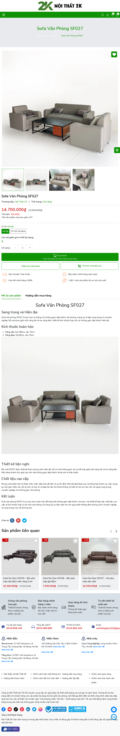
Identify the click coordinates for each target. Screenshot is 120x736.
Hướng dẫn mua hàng (72, 674)
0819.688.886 (44, 628)
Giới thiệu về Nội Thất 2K (15, 674)
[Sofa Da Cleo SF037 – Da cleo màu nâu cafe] (99, 556)
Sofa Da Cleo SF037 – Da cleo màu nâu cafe (98, 580)
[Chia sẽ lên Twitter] (24, 520)
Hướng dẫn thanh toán (14, 678)
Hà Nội (5, 231)
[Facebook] (114, 710)
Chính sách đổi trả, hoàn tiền (46, 678)
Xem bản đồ (7, 649)
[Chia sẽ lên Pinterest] (18, 520)
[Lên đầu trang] (115, 726)
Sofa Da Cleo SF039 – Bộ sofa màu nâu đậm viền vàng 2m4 (19, 580)
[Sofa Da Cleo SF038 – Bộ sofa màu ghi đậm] (60, 556)
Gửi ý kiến (12, 729)
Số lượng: (5, 247)
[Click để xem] (60, 108)
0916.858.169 (14, 628)
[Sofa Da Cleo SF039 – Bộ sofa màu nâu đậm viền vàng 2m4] (20, 556)
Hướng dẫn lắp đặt (70, 678)
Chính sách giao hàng (101, 674)
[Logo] (60, 5)
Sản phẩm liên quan (20, 530)
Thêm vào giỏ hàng (30, 266)
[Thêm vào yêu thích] (114, 54)
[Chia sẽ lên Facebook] (12, 520)
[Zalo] (114, 717)
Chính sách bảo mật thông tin (46, 674)
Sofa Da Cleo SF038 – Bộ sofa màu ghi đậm (59, 580)
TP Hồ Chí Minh (18, 231)
